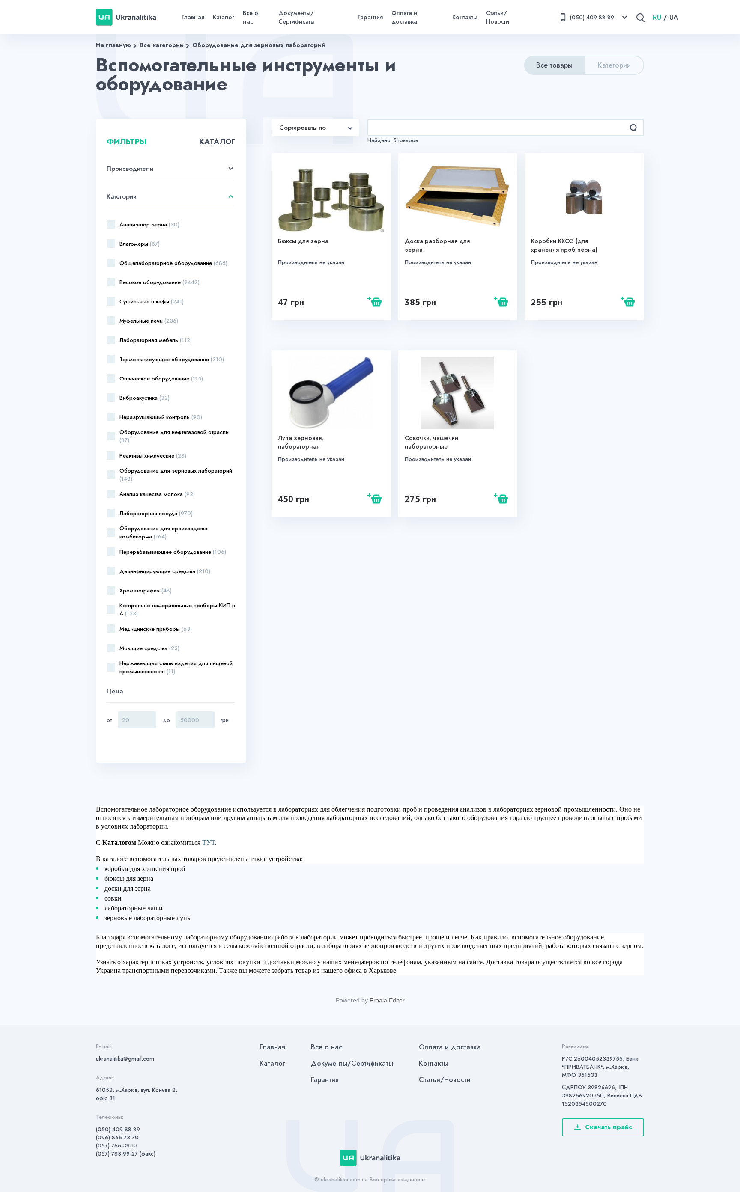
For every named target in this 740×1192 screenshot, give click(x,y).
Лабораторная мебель (155, 340)
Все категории (162, 45)
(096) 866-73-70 (117, 1137)
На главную (113, 45)
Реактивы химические (152, 456)
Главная (193, 17)
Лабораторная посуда (156, 513)
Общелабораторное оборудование (173, 263)
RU (657, 17)
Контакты (464, 17)
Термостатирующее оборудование (171, 359)
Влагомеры (139, 244)
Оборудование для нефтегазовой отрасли (174, 436)
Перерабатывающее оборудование (172, 552)
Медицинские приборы (155, 629)
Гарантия (370, 17)
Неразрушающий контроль (160, 417)
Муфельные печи (148, 321)
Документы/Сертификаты (296, 17)
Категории (614, 65)
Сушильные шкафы (151, 301)
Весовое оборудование (159, 282)
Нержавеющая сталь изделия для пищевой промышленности (176, 667)
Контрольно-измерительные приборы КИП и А (177, 609)
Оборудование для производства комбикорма (163, 532)
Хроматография (145, 590)
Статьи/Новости (497, 17)
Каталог (223, 17)
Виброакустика (144, 398)
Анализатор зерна (149, 224)
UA (673, 17)
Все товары (554, 65)
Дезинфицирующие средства (164, 571)
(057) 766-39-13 (116, 1145)
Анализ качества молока (157, 494)
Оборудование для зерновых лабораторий (258, 45)
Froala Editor (387, 1000)
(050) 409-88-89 (118, 1129)
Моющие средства (149, 648)
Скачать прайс (608, 1127)
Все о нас (250, 17)
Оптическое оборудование (161, 379)
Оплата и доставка (404, 17)
